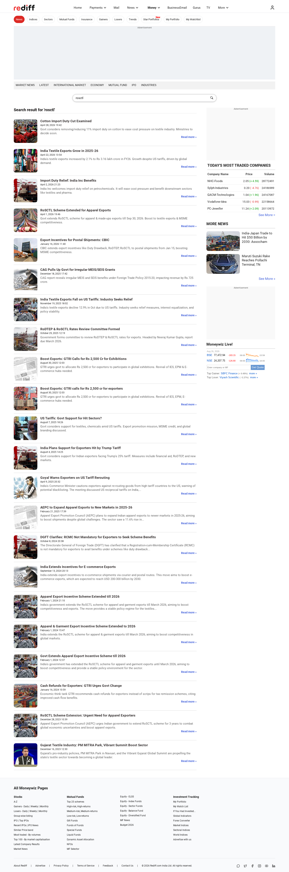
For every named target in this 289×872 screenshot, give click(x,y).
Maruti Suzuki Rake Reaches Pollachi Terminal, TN (256, 260)
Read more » (189, 137)
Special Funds (74, 830)
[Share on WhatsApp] (238, 866)
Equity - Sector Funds (131, 806)
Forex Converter (181, 820)
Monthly (44, 806)
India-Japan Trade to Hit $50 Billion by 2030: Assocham (257, 237)
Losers (118, 19)
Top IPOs (24, 820)
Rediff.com (156, 865)
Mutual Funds (67, 19)
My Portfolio (172, 19)
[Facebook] (252, 866)
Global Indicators (182, 816)
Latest (44, 85)
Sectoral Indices (181, 830)
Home (78, 7)
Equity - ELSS (127, 796)
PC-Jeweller (215, 208)
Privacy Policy (61, 865)
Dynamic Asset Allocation (80, 839)
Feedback (108, 865)
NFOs (70, 844)
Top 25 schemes (75, 801)
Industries (148, 85)
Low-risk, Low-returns (78, 816)
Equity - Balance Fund (131, 810)
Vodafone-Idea (216, 201)
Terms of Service (85, 865)
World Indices (180, 834)
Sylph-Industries (217, 188)
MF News (125, 820)
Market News (25, 85)
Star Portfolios (151, 19)
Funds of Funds (75, 825)
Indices (33, 19)
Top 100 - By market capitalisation (32, 839)
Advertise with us (182, 839)
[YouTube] (266, 866)
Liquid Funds (74, 834)
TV (208, 7)
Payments (96, 7)
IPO (134, 85)
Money (152, 7)
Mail (116, 7)
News (131, 7)
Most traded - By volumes (27, 834)
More (221, 7)
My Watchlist (193, 19)
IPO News (33, 825)
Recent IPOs (20, 825)
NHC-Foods (215, 181)
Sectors (48, 19)
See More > (267, 215)
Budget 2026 (127, 825)
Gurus (197, 7)
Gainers (103, 19)
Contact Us (127, 865)
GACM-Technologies (220, 195)
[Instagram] (259, 866)
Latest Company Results (27, 844)
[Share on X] (245, 866)
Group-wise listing (23, 816)
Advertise (40, 865)
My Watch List (180, 806)
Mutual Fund (118, 85)
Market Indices (181, 825)
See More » (267, 279)
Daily (26, 806)
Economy (97, 85)
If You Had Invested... (184, 811)
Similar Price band (23, 830)
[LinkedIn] (273, 866)
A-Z (15, 801)
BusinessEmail (177, 7)
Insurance (86, 19)
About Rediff (20, 865)
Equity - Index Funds (131, 801)
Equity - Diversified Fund (133, 815)
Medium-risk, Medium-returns (82, 811)
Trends (133, 19)
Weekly (34, 806)
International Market (70, 85)
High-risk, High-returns (78, 806)
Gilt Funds (72, 820)
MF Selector (73, 849)
